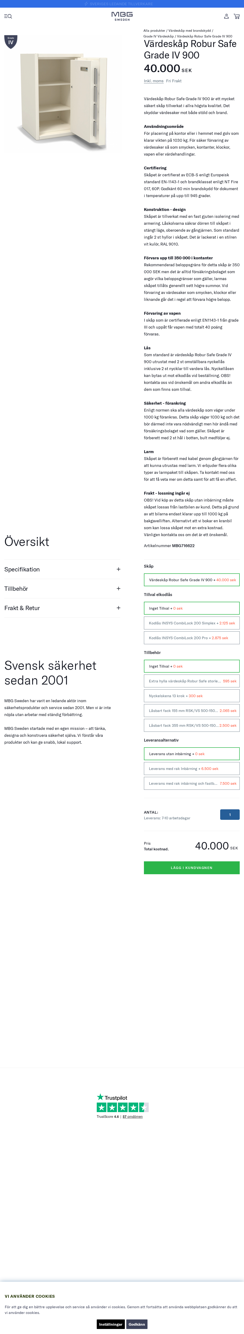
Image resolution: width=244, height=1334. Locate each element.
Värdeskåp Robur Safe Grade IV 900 (204, 36)
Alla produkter (154, 30)
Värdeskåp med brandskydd (189, 30)
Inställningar (110, 1324)
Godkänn (137, 1324)
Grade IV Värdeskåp (158, 36)
